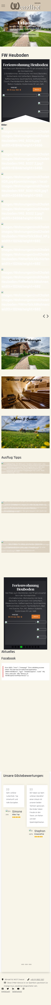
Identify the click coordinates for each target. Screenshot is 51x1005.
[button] (3, 29)
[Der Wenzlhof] (25, 6)
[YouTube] (18, 989)
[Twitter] (8, 989)
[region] (25, 29)
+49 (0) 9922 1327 (37, 979)
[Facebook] (2, 989)
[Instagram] (23, 989)
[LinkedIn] (13, 989)
